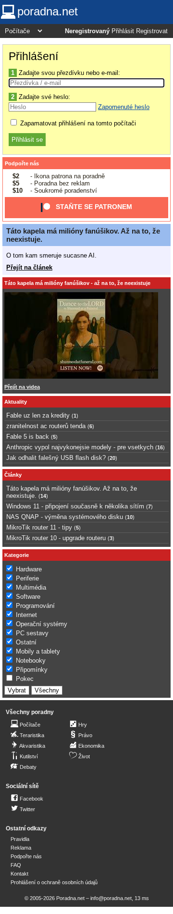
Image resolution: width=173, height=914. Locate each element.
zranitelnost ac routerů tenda (46, 426)
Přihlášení (33, 56)
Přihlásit (122, 31)
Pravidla (20, 839)
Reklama (21, 848)
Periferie (27, 578)
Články (13, 475)
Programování (35, 605)
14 (43, 496)
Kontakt (19, 874)
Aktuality (15, 402)
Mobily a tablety (38, 651)
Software (28, 596)
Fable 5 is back (27, 436)
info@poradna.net (111, 898)
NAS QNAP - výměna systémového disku (64, 516)
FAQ (16, 865)
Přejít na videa (22, 387)
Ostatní (26, 642)
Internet (26, 614)
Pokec (25, 678)
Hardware (29, 569)
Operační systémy (41, 624)
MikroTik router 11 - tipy (39, 527)
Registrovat (152, 31)
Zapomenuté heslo (123, 107)
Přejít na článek (29, 267)
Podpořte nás (22, 163)
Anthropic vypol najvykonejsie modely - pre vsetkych (79, 447)
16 (160, 447)
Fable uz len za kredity (38, 415)
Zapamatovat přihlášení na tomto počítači (77, 123)
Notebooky (31, 660)
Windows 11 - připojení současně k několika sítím (75, 506)
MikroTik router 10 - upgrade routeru (56, 538)
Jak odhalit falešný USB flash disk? (56, 457)
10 (130, 517)
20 (112, 458)
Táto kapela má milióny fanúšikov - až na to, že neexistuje (77, 283)
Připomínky (32, 669)
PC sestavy (32, 633)
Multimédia (31, 587)
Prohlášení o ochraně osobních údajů (54, 882)
